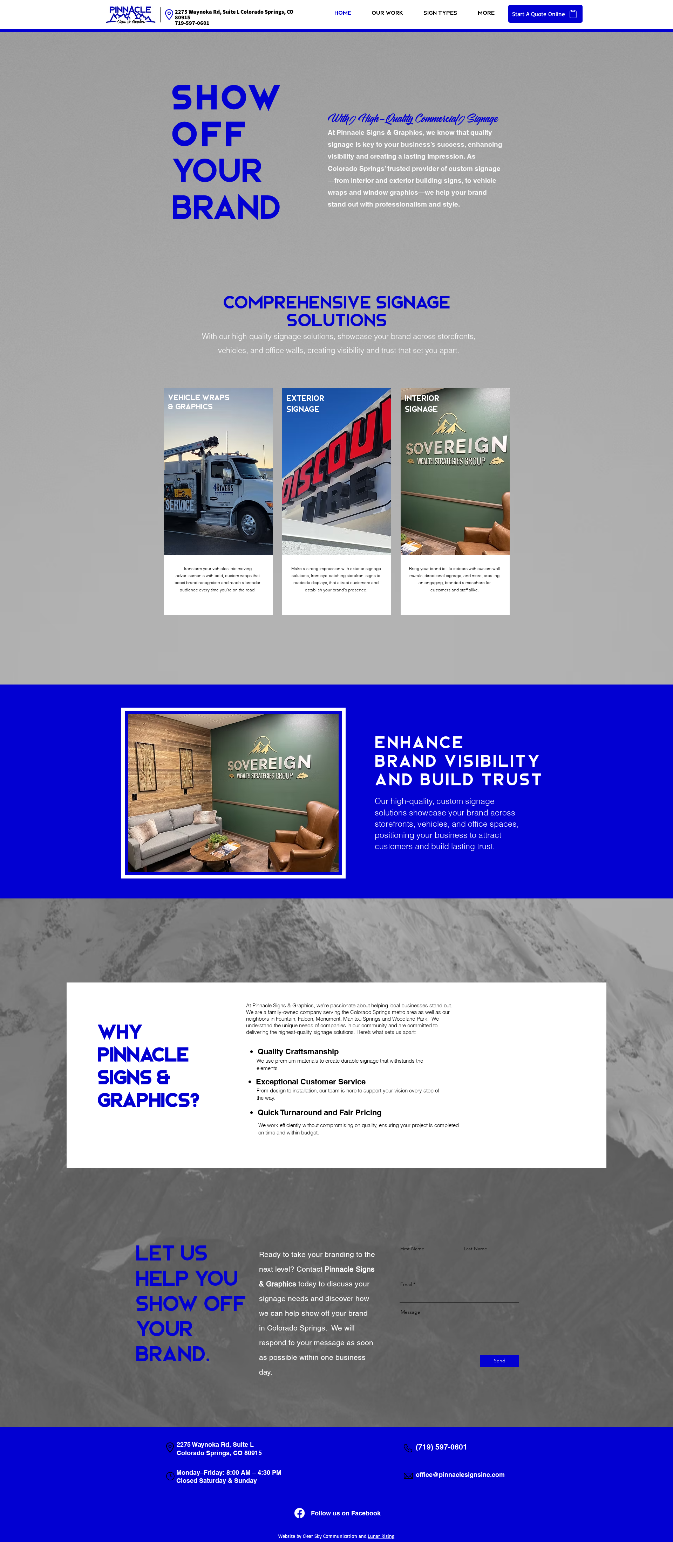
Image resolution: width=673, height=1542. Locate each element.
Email (406, 1284)
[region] (218, 501)
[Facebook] (299, 1513)
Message (410, 1312)
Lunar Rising (381, 1536)
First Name (412, 1248)
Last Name (475, 1248)
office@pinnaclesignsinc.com (460, 1474)
